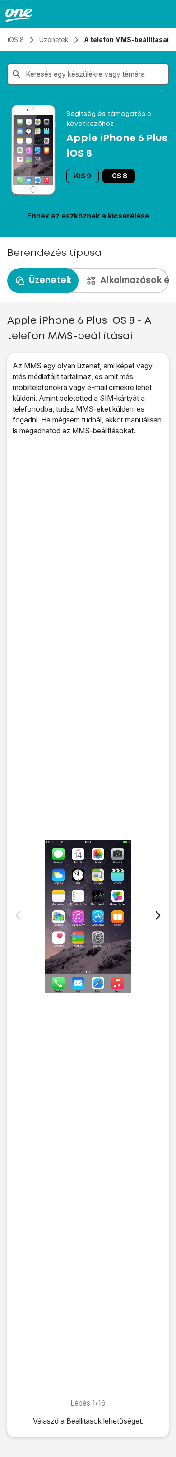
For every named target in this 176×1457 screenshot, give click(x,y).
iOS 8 (118, 176)
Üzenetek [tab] (50, 280)
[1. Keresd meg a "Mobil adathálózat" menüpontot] (88, 916)
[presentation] (88, 280)
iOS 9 (82, 176)
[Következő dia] (158, 915)
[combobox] (95, 74)
